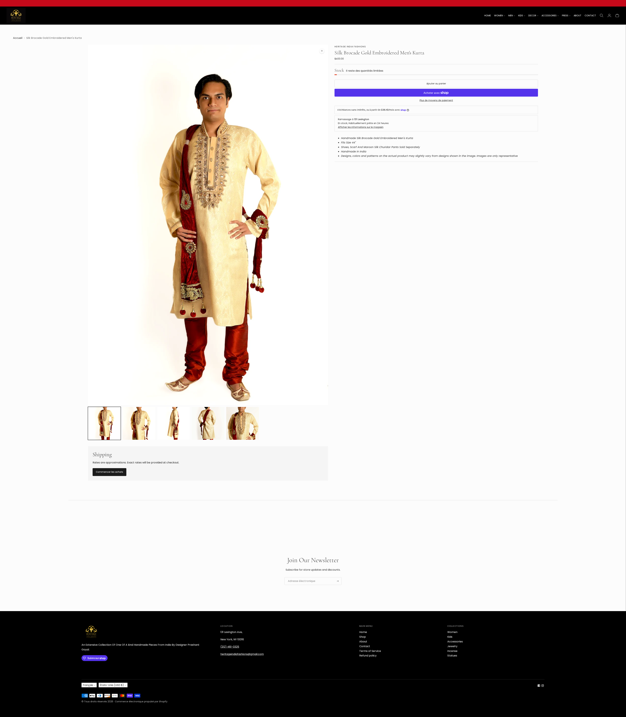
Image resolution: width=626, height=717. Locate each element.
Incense (452, 651)
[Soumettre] (338, 581)
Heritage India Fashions (350, 46)
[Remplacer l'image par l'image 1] (104, 423)
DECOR (532, 15)
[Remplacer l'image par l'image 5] (242, 423)
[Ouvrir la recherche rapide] (601, 15)
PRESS (565, 15)
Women (452, 632)
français (88, 685)
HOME (487, 15)
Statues (452, 655)
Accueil (17, 38)
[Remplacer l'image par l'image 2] (139, 423)
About (363, 641)
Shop (362, 637)
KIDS (520, 15)
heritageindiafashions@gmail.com (242, 654)
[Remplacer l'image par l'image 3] (173, 423)
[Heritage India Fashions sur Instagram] (542, 686)
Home (363, 632)
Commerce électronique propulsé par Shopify (141, 701)
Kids (449, 637)
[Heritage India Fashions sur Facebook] (539, 686)
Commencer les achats (109, 472)
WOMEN (498, 15)
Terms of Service (370, 651)
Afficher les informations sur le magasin (360, 127)
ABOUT (577, 15)
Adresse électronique (300, 577)
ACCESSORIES (549, 15)
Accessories (455, 641)
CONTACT (590, 15)
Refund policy (368, 655)
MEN (510, 15)
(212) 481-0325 (229, 647)
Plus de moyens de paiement (436, 100)
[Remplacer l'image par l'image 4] (208, 423)
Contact (364, 646)
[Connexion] (609, 15)
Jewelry (452, 646)
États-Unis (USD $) (112, 685)
